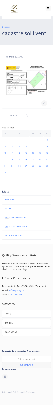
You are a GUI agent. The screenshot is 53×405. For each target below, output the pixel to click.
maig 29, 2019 (14, 56)
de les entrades (16, 217)
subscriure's (26, 365)
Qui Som (9, 323)
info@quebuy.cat (17, 290)
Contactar (11, 332)
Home (7, 27)
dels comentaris (16, 227)
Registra (10, 199)
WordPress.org (13, 236)
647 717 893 (16, 294)
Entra (8, 208)
